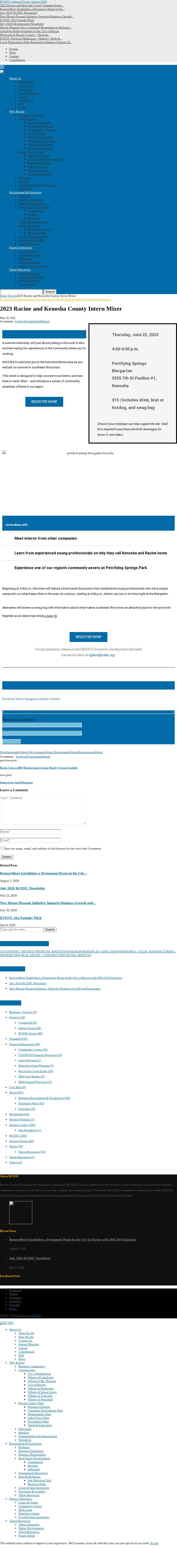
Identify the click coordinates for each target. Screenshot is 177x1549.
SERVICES (84, 955)
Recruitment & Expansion (25, 192)
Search (50, 291)
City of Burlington (39, 122)
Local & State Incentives (33, 236)
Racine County (22, 1125)
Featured (18, 1038)
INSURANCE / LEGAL (133, 951)
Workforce (24, 188)
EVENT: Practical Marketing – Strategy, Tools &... (31, 38)
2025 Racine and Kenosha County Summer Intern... (32, 5)
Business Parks (37, 233)
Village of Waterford (40, 148)
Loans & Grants (28, 251)
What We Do (26, 82)
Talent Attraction (28, 273)
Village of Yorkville (40, 144)
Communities (26, 118)
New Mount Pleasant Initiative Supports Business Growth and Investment (54, 988)
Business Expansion (31, 199)
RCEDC (18, 1135)
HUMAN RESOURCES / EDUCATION (94, 951)
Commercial (35, 210)
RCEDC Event (30, 1033)
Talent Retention (28, 280)
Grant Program (29, 1060)
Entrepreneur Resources (33, 221)
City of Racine (37, 133)
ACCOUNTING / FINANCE (17, 951)
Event (3, 752)
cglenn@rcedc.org (102, 655)
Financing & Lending (31, 240)
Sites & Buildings (29, 225)
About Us (15, 78)
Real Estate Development (34, 207)
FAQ (21, 104)
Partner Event (29, 1028)
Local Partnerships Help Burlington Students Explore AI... (36, 42)
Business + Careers (23, 1012)
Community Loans (30, 255)
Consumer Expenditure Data (45, 159)
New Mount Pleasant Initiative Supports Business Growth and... (47, 903)
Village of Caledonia (40, 126)
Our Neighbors (29, 1130)
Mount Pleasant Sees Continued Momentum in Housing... (36, 27)
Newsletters (19, 1114)
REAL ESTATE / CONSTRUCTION (43, 955)
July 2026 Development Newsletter (22, 24)
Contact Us (25, 89)
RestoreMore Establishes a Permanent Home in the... (32, 9)
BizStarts (24, 196)
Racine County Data (31, 152)
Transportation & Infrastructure (37, 185)
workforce (97, 752)
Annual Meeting (28, 93)
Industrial (34, 218)
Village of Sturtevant (40, 137)
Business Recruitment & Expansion (44, 1098)
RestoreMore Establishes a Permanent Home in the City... (43, 873)
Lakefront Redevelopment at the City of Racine (29, 31)
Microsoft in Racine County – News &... (25, 35)
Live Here (17, 1087)
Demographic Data (39, 163)
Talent (16, 1146)
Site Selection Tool (39, 229)
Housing (23, 181)
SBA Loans (25, 258)
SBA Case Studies (31, 1076)
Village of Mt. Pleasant (42, 130)
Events (13, 49)
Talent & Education (40, 174)
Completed (27, 1022)
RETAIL (71, 955)
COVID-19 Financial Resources (40, 1055)
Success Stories (21, 1141)
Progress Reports (21, 1119)
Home (3, 296)
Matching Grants (28, 262)
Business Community (31, 115)
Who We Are (26, 85)
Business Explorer (39, 155)
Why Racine (17, 111)
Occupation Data (38, 170)
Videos (15, 1162)
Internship (13, 752)
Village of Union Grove (42, 141)
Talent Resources (29, 244)
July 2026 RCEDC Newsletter (18, 12)
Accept (154, 1543)
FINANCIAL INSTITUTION (52, 951)
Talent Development (31, 277)
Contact (14, 56)
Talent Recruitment (57, 752)
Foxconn (26, 1109)
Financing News (31, 1103)
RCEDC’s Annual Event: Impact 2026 (23, 1)
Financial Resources (24, 1044)
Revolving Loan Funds (35, 1071)
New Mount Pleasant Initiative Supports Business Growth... (37, 16)
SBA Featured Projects (35, 1082)
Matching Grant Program (35, 1065)
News (12, 52)
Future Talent (26, 284)
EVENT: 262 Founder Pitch (17, 20)
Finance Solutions (20, 247)
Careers (23, 96)
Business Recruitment (32, 203)
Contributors (17, 60)
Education (24, 177)
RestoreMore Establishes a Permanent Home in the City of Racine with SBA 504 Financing (65, 977)
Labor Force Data (38, 166)
